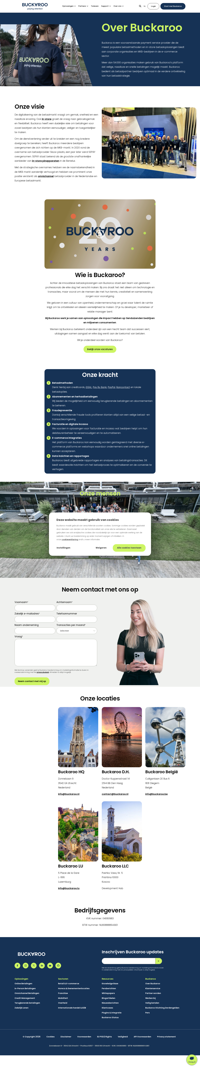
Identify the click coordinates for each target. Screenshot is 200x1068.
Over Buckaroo (152, 983)
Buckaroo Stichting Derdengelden (162, 1008)
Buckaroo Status (110, 1017)
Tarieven (95, 6)
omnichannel (46, 176)
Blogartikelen (108, 998)
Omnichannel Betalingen (27, 993)
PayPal (111, 387)
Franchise (63, 993)
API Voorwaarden (142, 1036)
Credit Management (25, 998)
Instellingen (63, 547)
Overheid (62, 1003)
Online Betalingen (23, 983)
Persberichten (109, 988)
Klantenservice (152, 988)
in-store (46, 119)
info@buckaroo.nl (68, 794)
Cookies (50, 1036)
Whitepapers (108, 993)
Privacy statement (166, 1036)
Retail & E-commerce (68, 983)
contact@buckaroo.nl (115, 794)
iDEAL (89, 387)
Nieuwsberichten (110, 1003)
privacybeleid (43, 672)
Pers (147, 1012)
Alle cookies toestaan (129, 547)
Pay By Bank (100, 387)
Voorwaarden (84, 1036)
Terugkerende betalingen (27, 1003)
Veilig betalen (152, 1003)
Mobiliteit (63, 998)
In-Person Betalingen (25, 988)
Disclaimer (66, 1036)
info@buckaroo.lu (68, 888)
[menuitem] (70, 6)
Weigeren (101, 547)
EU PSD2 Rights (104, 1036)
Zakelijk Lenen (21, 1008)
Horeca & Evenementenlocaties (74, 988)
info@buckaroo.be (156, 794)
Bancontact (123, 387)
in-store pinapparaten (45, 160)
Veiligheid (123, 1036)
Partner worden (153, 993)
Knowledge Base (110, 983)
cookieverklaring (70, 539)
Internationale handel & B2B (72, 1008)
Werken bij (150, 998)
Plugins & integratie (111, 1012)
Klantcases (107, 1008)
